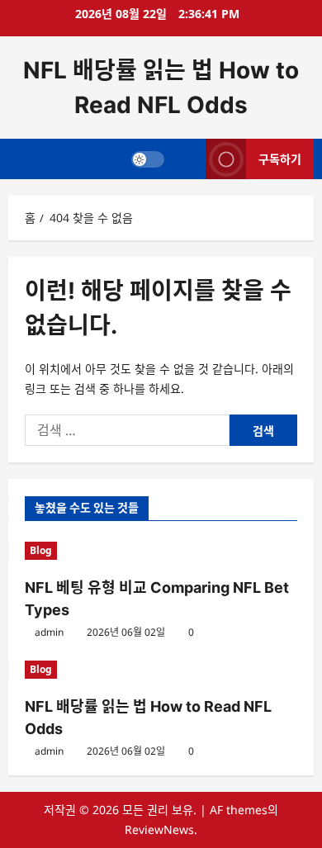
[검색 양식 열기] (185, 159)
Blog (41, 550)
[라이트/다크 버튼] (147, 159)
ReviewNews (159, 829)
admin (49, 632)
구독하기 (279, 159)
